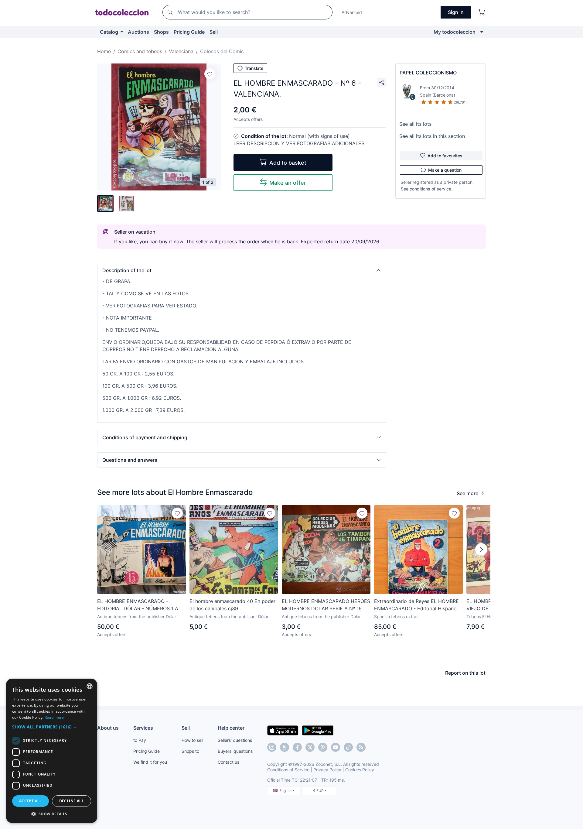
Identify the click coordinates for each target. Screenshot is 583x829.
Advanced (352, 12)
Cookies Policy (359, 769)
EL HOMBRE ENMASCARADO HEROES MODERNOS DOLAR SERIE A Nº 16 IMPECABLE (326, 605)
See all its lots (415, 124)
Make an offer (287, 183)
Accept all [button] (30, 800)
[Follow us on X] (310, 747)
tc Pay (139, 740)
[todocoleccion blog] (361, 747)
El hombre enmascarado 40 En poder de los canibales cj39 (232, 604)
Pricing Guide (189, 32)
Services (143, 728)
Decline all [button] (71, 800)
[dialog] (51, 751)
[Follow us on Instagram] (271, 747)
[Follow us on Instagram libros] (284, 747)
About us (108, 728)
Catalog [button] (109, 32)
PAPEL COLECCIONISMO (428, 73)
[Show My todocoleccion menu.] (482, 32)
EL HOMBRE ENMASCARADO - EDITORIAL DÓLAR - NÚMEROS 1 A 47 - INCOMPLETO (141, 605)
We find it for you (150, 762)
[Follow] (209, 73)
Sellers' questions (235, 740)
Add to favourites (445, 155)
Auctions (138, 32)
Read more (54, 717)
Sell (214, 32)
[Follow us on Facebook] (297, 747)
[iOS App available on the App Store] (282, 730)
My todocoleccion (455, 32)
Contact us (228, 762)
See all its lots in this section (432, 136)
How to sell (192, 740)
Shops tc (190, 751)
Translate (254, 68)
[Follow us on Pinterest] (322, 747)
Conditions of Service (288, 769)
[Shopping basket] (482, 12)
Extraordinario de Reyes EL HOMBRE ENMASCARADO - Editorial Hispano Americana (416, 605)
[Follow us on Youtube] (335, 747)
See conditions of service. (426, 188)
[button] (241, 270)
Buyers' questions (235, 751)
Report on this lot (465, 673)
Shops (161, 32)
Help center (231, 728)
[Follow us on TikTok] (348, 747)
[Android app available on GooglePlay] (317, 730)
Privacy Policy (327, 769)
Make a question (445, 170)
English (285, 790)
